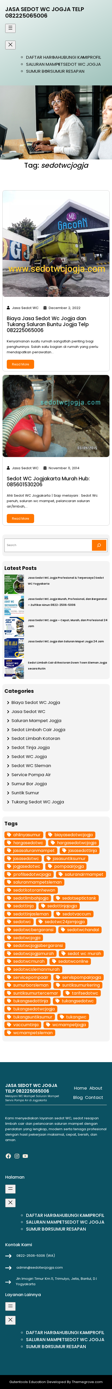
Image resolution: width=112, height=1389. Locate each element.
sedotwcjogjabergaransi (38, 946)
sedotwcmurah (29, 961)
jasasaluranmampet (34, 851)
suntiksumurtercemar (35, 993)
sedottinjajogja (62, 906)
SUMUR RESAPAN (67, 71)
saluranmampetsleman (37, 882)
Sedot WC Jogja (29, 756)
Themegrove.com (87, 1381)
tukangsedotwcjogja (34, 1009)
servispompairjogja (81, 977)
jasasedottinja (83, 851)
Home (80, 1088)
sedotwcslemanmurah (36, 969)
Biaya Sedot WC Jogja (35, 702)
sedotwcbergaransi (33, 930)
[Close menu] (10, 45)
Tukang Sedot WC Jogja (37, 802)
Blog (78, 1097)
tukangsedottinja (30, 1001)
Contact (94, 1097)
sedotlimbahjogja (30, 898)
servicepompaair (30, 977)
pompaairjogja (69, 866)
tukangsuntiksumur (32, 1017)
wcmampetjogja (69, 1025)
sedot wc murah (84, 954)
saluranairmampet (84, 874)
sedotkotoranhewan (34, 890)
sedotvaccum (77, 914)
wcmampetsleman (33, 1033)
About (95, 1088)
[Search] (99, 545)
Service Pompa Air (31, 774)
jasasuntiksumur (69, 859)
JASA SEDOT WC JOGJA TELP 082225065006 (44, 12)
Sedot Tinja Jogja (30, 747)
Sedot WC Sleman (31, 765)
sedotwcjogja (26, 938)
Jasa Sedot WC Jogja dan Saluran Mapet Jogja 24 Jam (66, 641)
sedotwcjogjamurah (33, 954)
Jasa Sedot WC (28, 711)
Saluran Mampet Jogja (36, 720)
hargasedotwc (28, 843)
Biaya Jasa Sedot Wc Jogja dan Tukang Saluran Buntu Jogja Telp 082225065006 (48, 324)
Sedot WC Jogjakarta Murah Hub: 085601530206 (48, 482)
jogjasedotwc (26, 866)
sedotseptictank (79, 898)
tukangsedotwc (78, 1001)
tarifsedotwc (85, 993)
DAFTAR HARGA (42, 57)
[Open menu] (10, 28)
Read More (20, 364)
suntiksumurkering (81, 985)
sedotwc (22, 922)
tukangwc (76, 1017)
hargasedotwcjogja (76, 843)
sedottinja (23, 906)
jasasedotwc (26, 859)
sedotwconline (73, 961)
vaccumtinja (26, 1025)
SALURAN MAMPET (44, 64)
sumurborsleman (30, 985)
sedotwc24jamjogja (65, 922)
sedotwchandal (83, 930)
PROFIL (94, 57)
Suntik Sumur (25, 793)
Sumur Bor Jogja (29, 784)
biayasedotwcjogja (73, 835)
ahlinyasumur (27, 835)
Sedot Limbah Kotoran (35, 738)
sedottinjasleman (31, 914)
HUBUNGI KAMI (73, 57)
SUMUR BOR (38, 71)
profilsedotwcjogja (32, 874)
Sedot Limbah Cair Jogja (38, 729)
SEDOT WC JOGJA (82, 64)
